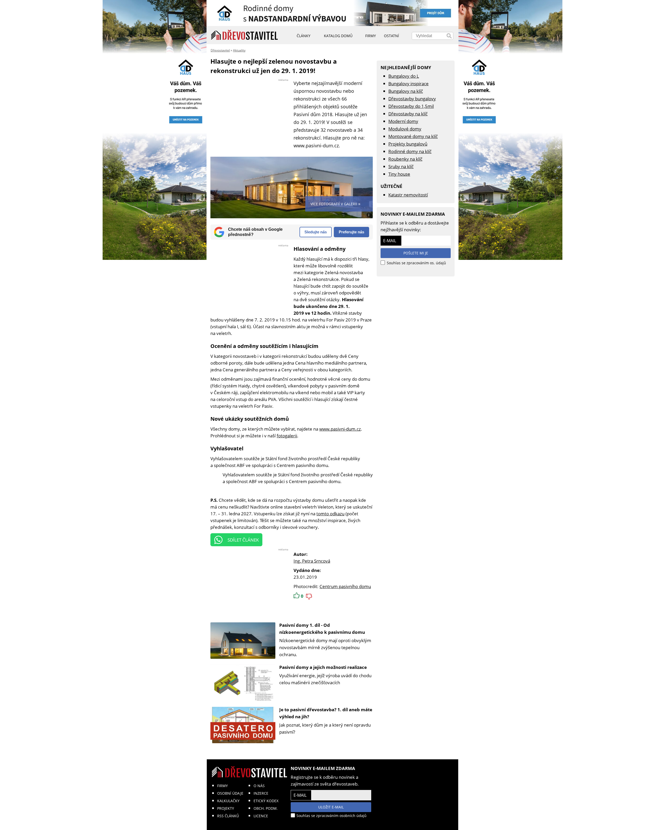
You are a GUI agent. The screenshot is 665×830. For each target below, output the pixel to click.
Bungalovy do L (403, 76)
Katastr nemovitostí (408, 195)
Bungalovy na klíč (405, 91)
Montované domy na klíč (413, 136)
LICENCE (261, 815)
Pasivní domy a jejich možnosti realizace (323, 667)
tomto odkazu (330, 514)
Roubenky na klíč (405, 159)
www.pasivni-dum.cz (340, 429)
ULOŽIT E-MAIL (331, 807)
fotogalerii (287, 436)
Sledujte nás (315, 232)
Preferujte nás (351, 232)
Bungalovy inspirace (408, 84)
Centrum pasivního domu (345, 586)
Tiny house (399, 174)
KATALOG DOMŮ (338, 35)
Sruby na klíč (401, 166)
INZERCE (261, 793)
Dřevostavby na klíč (408, 114)
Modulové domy (404, 129)
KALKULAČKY (228, 800)
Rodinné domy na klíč (409, 151)
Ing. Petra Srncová (312, 561)
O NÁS (259, 785)
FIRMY (222, 785)
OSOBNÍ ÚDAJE (230, 793)
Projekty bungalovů (407, 144)
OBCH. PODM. (266, 808)
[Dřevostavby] (244, 35)
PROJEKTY (225, 808)
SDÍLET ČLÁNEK (243, 540)
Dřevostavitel (220, 50)
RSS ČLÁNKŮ (228, 815)
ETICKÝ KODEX (266, 800)
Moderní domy (403, 121)
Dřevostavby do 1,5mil (411, 106)
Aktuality (239, 50)
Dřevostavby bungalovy (412, 99)
